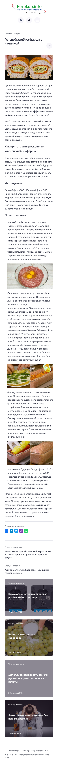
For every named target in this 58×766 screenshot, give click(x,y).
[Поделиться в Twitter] (16, 531)
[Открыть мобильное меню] (37, 20)
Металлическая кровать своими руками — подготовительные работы (28, 678)
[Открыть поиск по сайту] (29, 20)
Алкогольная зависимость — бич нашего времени (28, 717)
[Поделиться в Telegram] (11, 531)
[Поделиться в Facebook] (6, 531)
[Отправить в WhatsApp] (26, 531)
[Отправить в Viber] (21, 531)
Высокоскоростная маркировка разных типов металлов (27, 595)
